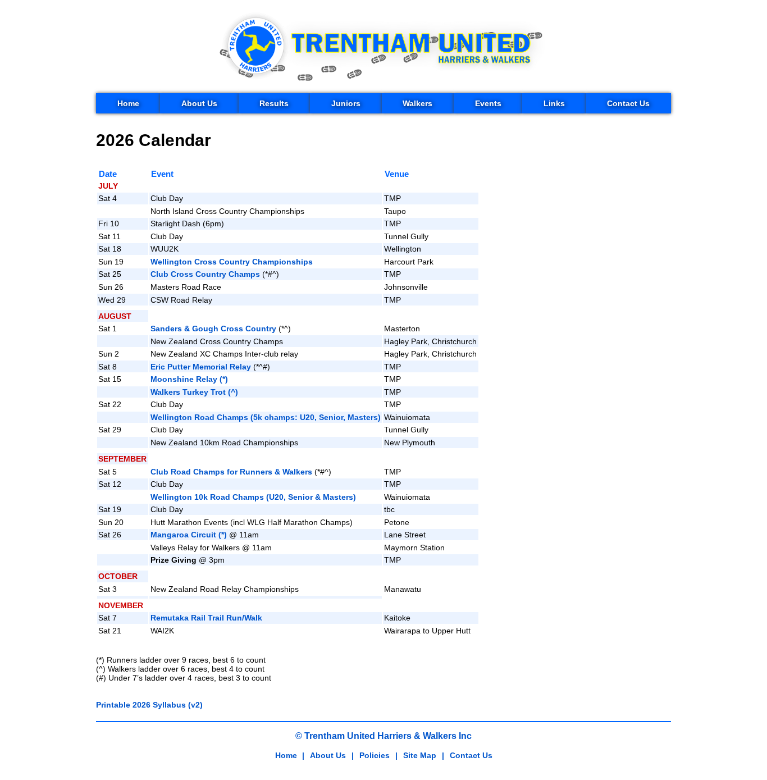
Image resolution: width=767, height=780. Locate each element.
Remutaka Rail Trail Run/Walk (206, 617)
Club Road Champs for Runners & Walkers (231, 471)
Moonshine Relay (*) (189, 379)
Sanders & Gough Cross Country (213, 328)
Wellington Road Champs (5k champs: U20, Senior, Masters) (265, 417)
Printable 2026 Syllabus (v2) (149, 704)
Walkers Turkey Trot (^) (194, 391)
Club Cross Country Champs (205, 274)
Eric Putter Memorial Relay (200, 366)
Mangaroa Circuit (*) (188, 534)
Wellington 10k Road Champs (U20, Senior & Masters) (253, 496)
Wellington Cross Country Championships (231, 261)
